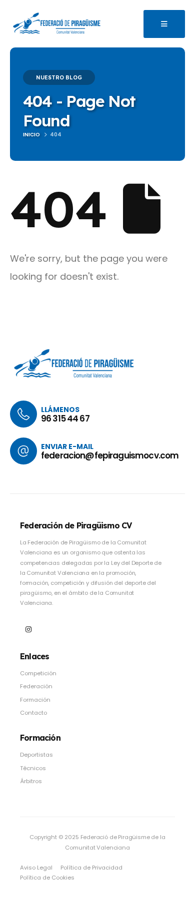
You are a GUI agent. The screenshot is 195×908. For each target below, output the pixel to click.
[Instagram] (28, 629)
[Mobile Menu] (164, 24)
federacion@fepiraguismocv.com (109, 455)
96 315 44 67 (65, 419)
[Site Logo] (57, 23)
